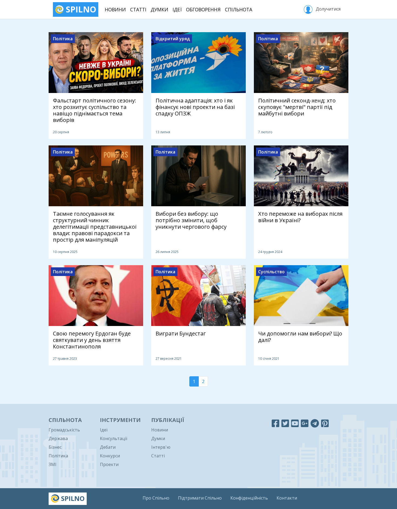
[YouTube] (295, 423)
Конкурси (110, 456)
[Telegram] (315, 423)
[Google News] (304, 423)
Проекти (109, 464)
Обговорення (203, 9)
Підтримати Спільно (200, 498)
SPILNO (80, 9)
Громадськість (64, 430)
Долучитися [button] (328, 9)
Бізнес (55, 447)
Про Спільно (156, 498)
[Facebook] (275, 423)
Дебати (108, 447)
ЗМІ (52, 464)
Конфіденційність (249, 498)
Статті (138, 9)
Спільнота (238, 9)
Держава (58, 438)
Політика (58, 456)
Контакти (287, 498)
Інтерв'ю (160, 447)
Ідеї (177, 9)
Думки (159, 9)
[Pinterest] (325, 423)
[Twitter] (285, 423)
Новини (115, 9)
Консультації (113, 438)
